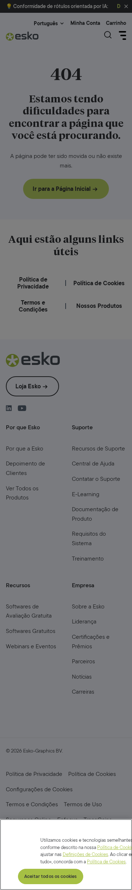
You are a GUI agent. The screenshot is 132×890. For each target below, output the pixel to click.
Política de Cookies (106, 861)
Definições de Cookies (85, 854)
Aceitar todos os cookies (50, 876)
